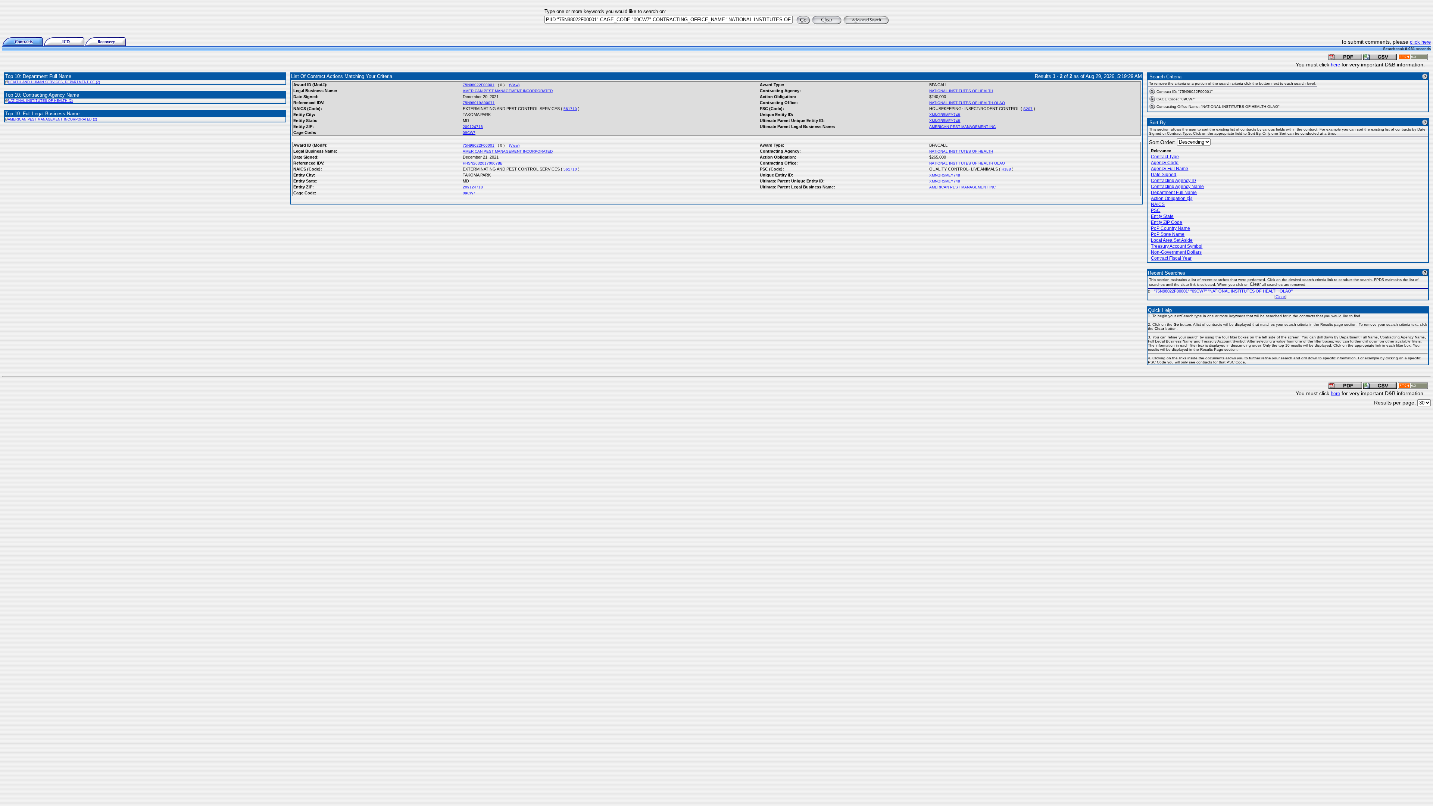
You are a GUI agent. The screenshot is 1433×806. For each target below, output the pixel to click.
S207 (1028, 109)
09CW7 (469, 133)
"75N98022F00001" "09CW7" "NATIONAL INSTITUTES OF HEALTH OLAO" (1223, 291)
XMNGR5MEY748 (944, 115)
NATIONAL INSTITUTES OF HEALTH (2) (40, 101)
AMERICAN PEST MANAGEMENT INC (962, 127)
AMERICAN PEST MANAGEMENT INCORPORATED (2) (52, 119)
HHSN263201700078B (483, 163)
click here (1420, 42)
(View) (514, 85)
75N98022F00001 (478, 85)
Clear (1280, 296)
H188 (1006, 169)
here (1335, 65)
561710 (570, 109)
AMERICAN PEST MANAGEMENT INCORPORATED (508, 91)
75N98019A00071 (479, 103)
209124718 (473, 127)
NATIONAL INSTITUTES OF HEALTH (961, 91)
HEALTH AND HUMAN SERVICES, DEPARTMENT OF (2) (54, 82)
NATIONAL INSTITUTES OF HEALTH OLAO (967, 103)
